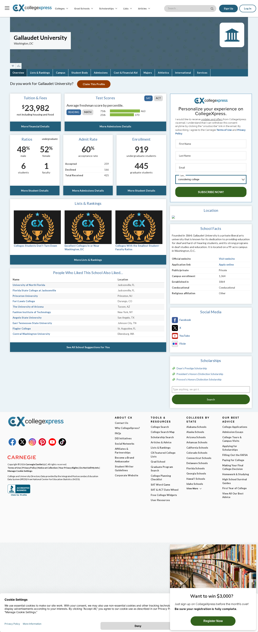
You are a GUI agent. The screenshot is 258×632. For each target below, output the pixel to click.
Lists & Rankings (40, 72)
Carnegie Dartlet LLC (36, 464)
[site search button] (212, 8)
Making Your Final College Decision (232, 467)
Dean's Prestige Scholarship (192, 368)
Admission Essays (232, 431)
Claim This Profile (94, 84)
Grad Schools (82, 8)
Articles (142, 8)
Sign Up (228, 8)
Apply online (226, 264)
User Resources (160, 500)
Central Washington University (31, 333)
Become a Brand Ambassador (124, 459)
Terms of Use (224, 130)
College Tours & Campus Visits (232, 439)
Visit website (227, 258)
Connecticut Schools (198, 458)
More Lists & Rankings (88, 259)
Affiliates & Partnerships (123, 450)
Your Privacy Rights (68, 467)
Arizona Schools (196, 437)
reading (73, 112)
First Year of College (234, 488)
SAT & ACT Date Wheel (164, 489)
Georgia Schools (196, 473)
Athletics (163, 72)
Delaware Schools (197, 463)
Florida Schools (195, 468)
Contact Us (121, 422)
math (87, 112)
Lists (126, 8)
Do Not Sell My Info (89, 467)
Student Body (79, 72)
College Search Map (163, 431)
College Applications (234, 426)
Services (202, 72)
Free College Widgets (164, 495)
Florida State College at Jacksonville (34, 290)
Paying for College (233, 460)
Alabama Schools (196, 426)
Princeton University (25, 295)
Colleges (60, 8)
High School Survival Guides (234, 481)
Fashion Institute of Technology (32, 312)
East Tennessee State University (32, 323)
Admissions (101, 72)
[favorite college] (13, 66)
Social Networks (124, 443)
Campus (60, 72)
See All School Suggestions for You (88, 347)
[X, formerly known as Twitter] (22, 444)
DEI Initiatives (123, 438)
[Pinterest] (42, 444)
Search (211, 399)
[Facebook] (12, 444)
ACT (158, 98)
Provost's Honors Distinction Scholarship (199, 379)
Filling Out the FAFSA (235, 454)
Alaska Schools (195, 431)
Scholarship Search (162, 437)
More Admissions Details (115, 126)
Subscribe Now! (211, 192)
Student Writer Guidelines (124, 468)
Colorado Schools (196, 452)
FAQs (118, 433)
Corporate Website (126, 475)
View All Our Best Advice (232, 495)
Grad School (158, 461)
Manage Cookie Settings (20, 471)
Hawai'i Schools (195, 478)
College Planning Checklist (161, 477)
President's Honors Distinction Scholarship (200, 374)
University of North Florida (29, 284)
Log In (247, 8)
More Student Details (35, 190)
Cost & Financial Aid (125, 72)
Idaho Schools (194, 483)
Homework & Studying (235, 474)
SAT (148, 98)
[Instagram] (32, 444)
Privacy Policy (29, 467)
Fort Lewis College (24, 301)
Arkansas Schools (196, 442)
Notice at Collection (48, 467)
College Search (160, 426)
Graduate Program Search (162, 468)
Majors (148, 72)
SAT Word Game (160, 484)
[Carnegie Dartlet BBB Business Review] (19, 495)
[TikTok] (62, 444)
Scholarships (106, 8)
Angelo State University (27, 317)
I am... (182, 175)
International (183, 72)
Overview (18, 72)
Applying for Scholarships (230, 448)
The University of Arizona (28, 306)
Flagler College (22, 328)
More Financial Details (35, 126)
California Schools (197, 447)
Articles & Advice (161, 442)
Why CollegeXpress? (127, 428)
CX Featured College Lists (163, 454)
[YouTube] (52, 444)
